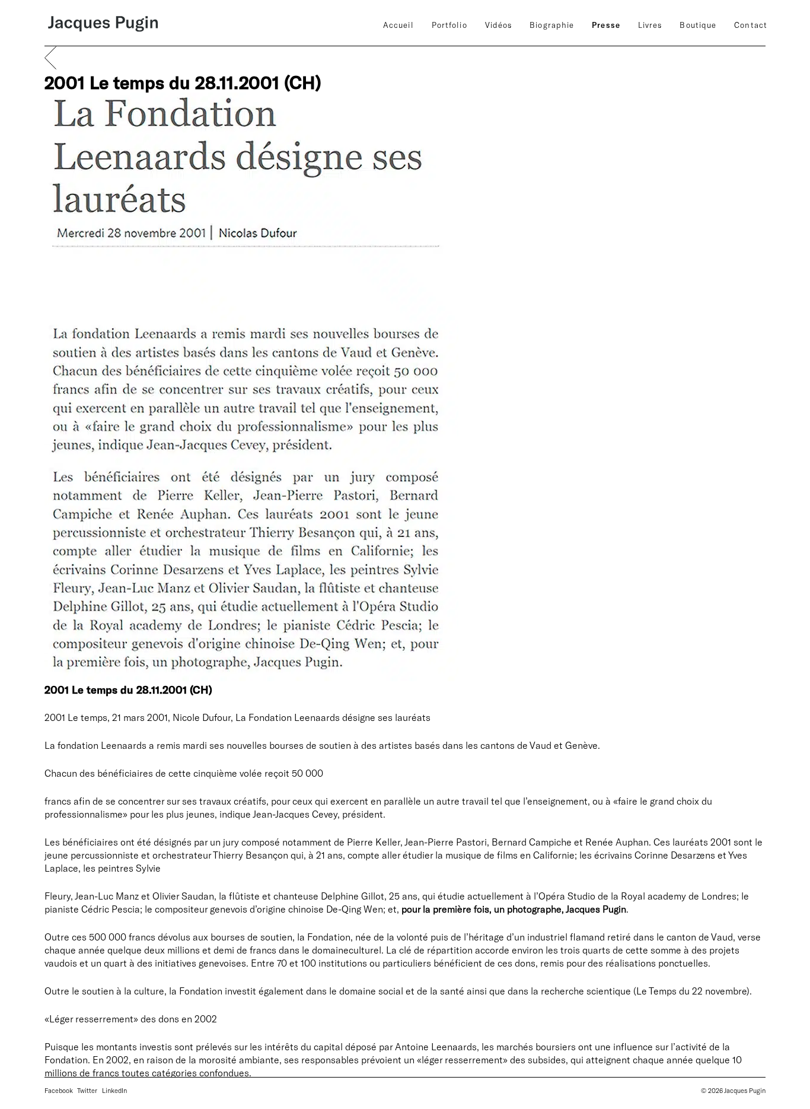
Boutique (698, 25)
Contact (750, 25)
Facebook (58, 1090)
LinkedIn (114, 1090)
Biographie (552, 25)
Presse (606, 25)
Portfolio (449, 25)
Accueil (398, 25)
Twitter (87, 1090)
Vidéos (498, 25)
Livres (650, 25)
